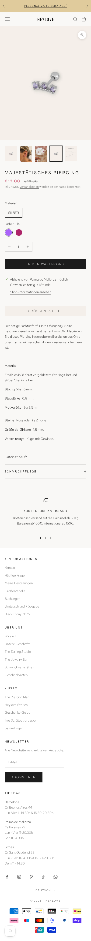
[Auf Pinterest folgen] (31, 877)
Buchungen (12, 599)
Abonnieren (23, 777)
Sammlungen (14, 728)
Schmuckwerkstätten (19, 667)
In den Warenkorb (45, 264)
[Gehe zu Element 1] (11, 154)
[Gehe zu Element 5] (70, 154)
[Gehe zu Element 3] (41, 154)
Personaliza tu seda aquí (45, 5)
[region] (45, 513)
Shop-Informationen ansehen (30, 292)
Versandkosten (29, 187)
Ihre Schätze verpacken (21, 720)
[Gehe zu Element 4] (56, 154)
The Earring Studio (18, 651)
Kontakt (10, 568)
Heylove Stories (16, 705)
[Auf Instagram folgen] (19, 877)
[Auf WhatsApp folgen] (55, 877)
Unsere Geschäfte (18, 644)
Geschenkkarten (16, 675)
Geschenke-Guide (17, 712)
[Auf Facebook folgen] (7, 877)
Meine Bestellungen (19, 583)
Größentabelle (45, 311)
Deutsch (43, 890)
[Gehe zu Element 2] (26, 154)
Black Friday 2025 (17, 614)
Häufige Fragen (15, 575)
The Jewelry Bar (16, 659)
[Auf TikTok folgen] (43, 877)
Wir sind (10, 636)
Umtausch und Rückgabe (22, 606)
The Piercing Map (17, 697)
